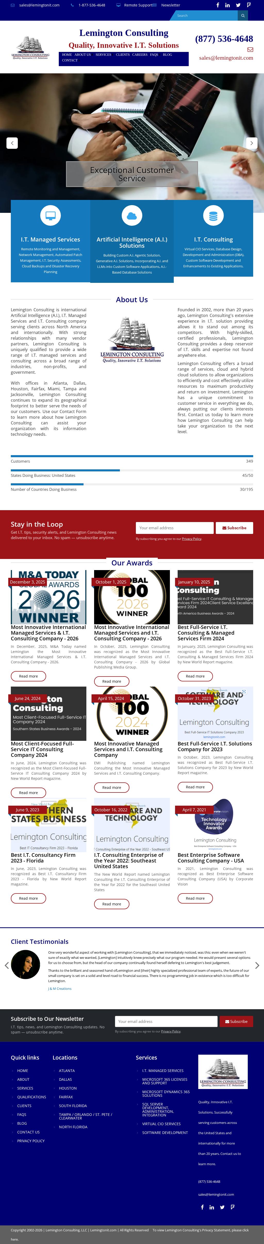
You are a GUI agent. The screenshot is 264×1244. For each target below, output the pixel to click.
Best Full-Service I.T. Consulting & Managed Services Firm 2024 (206, 633)
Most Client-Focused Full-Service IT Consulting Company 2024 (42, 749)
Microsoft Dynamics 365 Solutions (166, 1093)
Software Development (165, 1132)
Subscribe (236, 527)
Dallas (65, 1079)
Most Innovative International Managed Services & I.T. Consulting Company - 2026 (48, 633)
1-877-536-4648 (91, 5)
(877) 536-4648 (224, 39)
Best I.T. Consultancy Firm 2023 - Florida (43, 857)
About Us (83, 55)
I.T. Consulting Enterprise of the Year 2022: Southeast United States (128, 860)
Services (103, 55)
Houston (68, 1088)
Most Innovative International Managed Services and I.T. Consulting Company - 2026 (131, 633)
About (23, 1079)
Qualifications (31, 1096)
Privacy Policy (191, 539)
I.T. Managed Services (163, 1070)
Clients (123, 55)
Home (67, 55)
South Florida (73, 1105)
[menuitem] (67, 55)
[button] (12, 143)
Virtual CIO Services (161, 1123)
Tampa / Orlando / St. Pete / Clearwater (85, 1116)
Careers (139, 55)
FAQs (154, 55)
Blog (167, 55)
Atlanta (67, 1070)
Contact (70, 60)
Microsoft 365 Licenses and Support (164, 1081)
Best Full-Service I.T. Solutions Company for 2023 (215, 746)
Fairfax (66, 1096)
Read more (32, 677)
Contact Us (28, 1132)
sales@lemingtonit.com (39, 5)
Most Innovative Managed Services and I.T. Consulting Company (128, 749)
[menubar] (124, 58)
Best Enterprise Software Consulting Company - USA (211, 857)
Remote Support (138, 5)
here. (15, 1239)
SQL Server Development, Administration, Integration (158, 1109)
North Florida (73, 1126)
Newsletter (170, 5)
